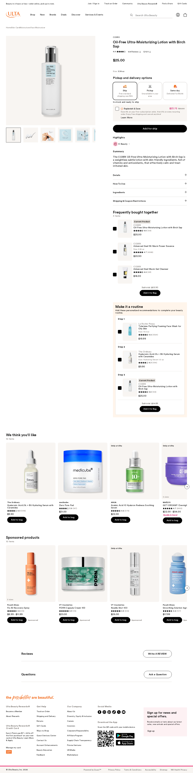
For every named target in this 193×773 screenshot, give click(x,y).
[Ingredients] (150, 192)
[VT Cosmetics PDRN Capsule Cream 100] (82, 580)
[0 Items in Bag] (185, 15)
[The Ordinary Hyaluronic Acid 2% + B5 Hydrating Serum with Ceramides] (30, 479)
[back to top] (183, 763)
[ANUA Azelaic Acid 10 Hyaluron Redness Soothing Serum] (134, 479)
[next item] (187, 486)
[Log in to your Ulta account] (178, 14)
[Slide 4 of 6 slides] (65, 135)
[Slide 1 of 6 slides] (13, 135)
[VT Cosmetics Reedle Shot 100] (134, 580)
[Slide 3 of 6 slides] (48, 135)
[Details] (150, 175)
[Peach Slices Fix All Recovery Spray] (30, 580)
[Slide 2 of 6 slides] (30, 135)
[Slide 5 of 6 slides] (82, 135)
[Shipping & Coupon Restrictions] (150, 201)
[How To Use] (150, 184)
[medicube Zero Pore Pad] (82, 478)
